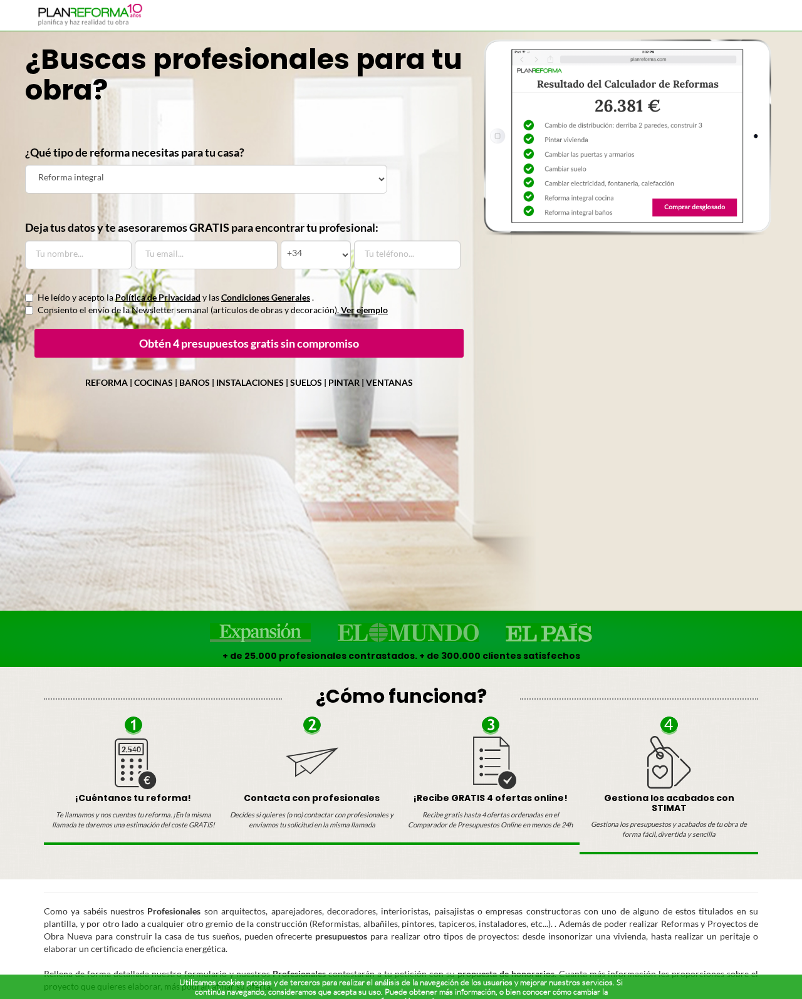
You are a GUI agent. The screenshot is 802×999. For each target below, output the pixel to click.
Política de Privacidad (157, 297)
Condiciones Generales (265, 297)
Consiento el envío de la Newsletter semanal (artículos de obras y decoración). (213, 309)
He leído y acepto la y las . (176, 297)
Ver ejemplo (364, 309)
